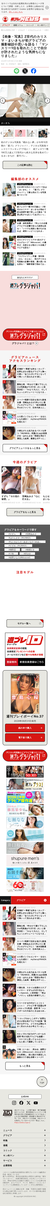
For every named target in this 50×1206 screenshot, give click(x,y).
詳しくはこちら (16, 12)
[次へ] (47, 100)
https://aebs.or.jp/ (22, 1122)
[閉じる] (47, 7)
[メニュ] (46, 19)
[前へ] (2, 100)
